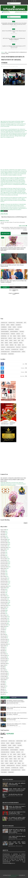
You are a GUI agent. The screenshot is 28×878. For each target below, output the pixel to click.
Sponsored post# (15, 351)
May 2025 (3, 554)
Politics (18, 347)
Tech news (4, 353)
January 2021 (3, 637)
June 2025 (3, 552)
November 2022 (4, 602)
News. (20, 342)
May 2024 (3, 573)
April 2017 (3, 690)
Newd (6, 342)
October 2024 (4, 565)
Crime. (14, 327)
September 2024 (4, 566)
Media (18, 876)
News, (17, 66)
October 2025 (4, 545)
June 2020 (3, 649)
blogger (5, 287)
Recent (5, 697)
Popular (14, 697)
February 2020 (4, 655)
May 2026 (3, 534)
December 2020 (4, 639)
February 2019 (4, 671)
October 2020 (4, 642)
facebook (23, 287)
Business (18, 324)
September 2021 (4, 624)
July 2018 (2, 681)
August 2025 (3, 549)
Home (2, 52)
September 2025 (4, 547)
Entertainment (5, 331)
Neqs (15, 340)
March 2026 (3, 537)
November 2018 (4, 674)
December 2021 (4, 620)
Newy (2, 344)
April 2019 (3, 668)
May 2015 (3, 694)
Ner (19, 340)
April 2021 (3, 632)
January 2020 (4, 657)
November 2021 (4, 621)
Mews (14, 44)
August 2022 (3, 607)
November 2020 (4, 641)
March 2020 (3, 653)
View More (25, 233)
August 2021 (3, 626)
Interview (3, 754)
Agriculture (19, 322)
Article (3, 324)
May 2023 (3, 592)
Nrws (19, 344)
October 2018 (3, 676)
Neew (11, 340)
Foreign (13, 333)
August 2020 (3, 645)
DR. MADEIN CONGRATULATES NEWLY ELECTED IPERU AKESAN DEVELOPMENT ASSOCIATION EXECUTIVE (14, 24)
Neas (2, 340)
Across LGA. (12, 322)
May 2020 (3, 650)
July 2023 (3, 589)
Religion (8, 349)
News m (16, 342)
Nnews (11, 344)
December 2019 (4, 658)
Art (25, 322)
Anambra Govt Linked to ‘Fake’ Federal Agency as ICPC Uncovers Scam (14, 46)
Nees (6, 340)
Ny (23, 344)
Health (18, 333)
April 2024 (3, 574)
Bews (8, 324)
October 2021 (3, 623)
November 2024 (4, 563)
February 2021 (4, 636)
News (14, 21)
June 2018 (3, 682)
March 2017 (3, 692)
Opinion (3, 347)
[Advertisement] (14, 103)
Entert (17, 329)
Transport (11, 353)
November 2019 (4, 660)
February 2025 (4, 558)
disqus (13, 287)
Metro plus (4, 338)
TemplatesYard (14, 871)
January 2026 (4, 541)
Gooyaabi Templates (14, 873)
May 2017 (3, 689)
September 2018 (4, 678)
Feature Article (5, 333)
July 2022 (3, 608)
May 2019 (3, 666)
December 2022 (4, 600)
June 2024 (3, 571)
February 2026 (4, 539)
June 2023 (3, 591)
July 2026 (3, 531)
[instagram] (15, 1)
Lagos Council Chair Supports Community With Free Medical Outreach (17, 843)
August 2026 (3, 529)
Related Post (6, 233)
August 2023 (3, 587)
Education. (11, 329)
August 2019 (3, 665)
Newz (7, 344)
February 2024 (4, 578)
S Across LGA (14, 349)
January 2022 (4, 618)
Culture (20, 327)
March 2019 (3, 670)
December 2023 (4, 581)
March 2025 (3, 557)
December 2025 (4, 542)
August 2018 (3, 679)
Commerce (4, 327)
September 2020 (4, 644)
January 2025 (4, 560)
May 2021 (3, 631)
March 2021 (3, 634)
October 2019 (3, 661)
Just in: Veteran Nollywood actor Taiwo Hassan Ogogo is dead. (14, 31)
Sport (23, 351)
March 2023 (3, 595)
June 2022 (3, 610)
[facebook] (12, 1)
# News (5, 210)
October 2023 (4, 584)
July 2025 (3, 550)
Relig (2, 349)
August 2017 (3, 686)
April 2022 (3, 613)
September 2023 (4, 586)
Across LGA (4, 322)
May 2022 (3, 611)
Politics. (24, 347)
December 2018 (4, 673)
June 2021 (3, 629)
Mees (19, 754)
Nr (15, 344)
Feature (22, 331)
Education (4, 329)
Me (11, 754)
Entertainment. (14, 331)
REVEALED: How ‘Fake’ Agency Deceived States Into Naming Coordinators (14, 39)
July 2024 (3, 570)
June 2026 (3, 533)
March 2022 (3, 615)
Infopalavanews (15, 875)
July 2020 (3, 647)
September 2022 (4, 605)
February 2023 (4, 597)
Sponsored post (5, 351)
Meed (14, 754)
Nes (23, 340)
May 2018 (3, 684)
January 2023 (4, 599)
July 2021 (2, 628)
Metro (23, 754)
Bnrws (12, 324)
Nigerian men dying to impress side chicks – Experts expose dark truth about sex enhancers (17, 831)
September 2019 (4, 663)
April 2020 (3, 652)
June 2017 (3, 687)
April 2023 (3, 594)
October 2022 (4, 603)
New (2, 342)
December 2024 (4, 562)
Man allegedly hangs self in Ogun (16, 794)
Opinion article (11, 347)
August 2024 (3, 568)
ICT (22, 333)
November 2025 (4, 544)
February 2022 (4, 616)
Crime (9, 327)
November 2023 (4, 583)
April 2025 (3, 555)
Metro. (10, 338)
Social (21, 349)
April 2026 (3, 536)
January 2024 (4, 579)
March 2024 (3, 576)
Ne (25, 338)
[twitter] (13, 1)
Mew (15, 338)
